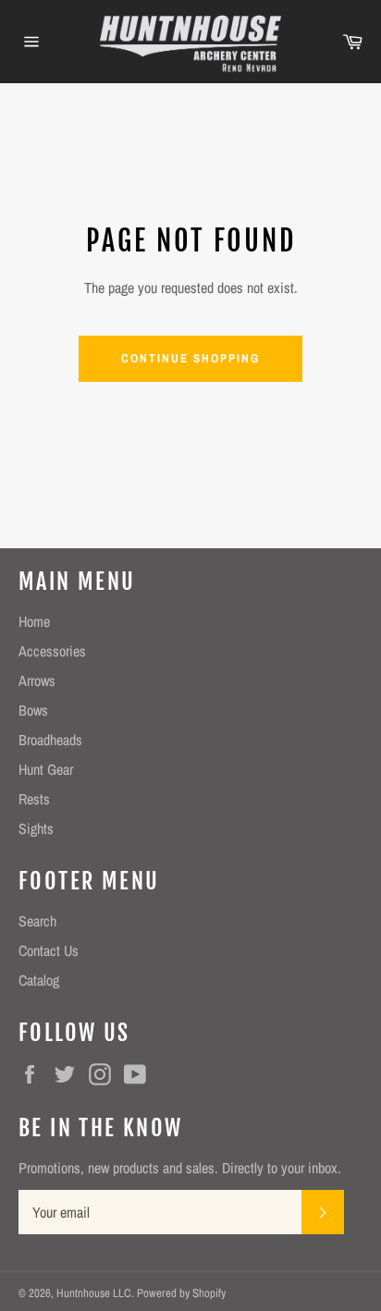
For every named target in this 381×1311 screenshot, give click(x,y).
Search (37, 921)
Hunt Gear (45, 769)
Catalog (38, 980)
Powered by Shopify (181, 1293)
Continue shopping (190, 358)
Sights (36, 828)
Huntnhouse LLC (93, 1293)
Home (34, 621)
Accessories (52, 651)
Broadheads (50, 739)
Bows (33, 710)
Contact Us (48, 950)
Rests (34, 799)
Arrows (36, 680)
